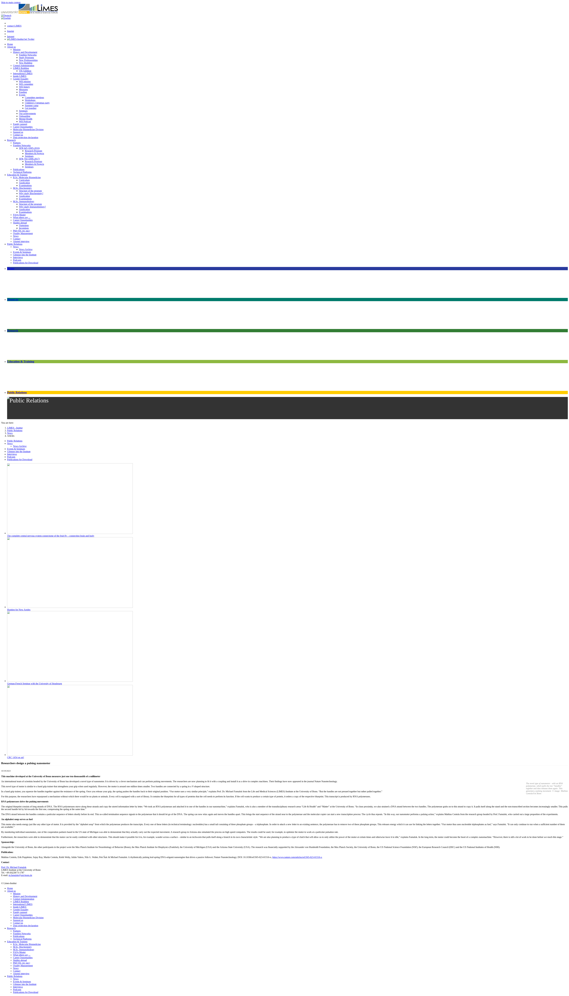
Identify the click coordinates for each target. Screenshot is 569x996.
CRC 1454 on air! (15, 757)
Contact (16, 238)
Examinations (25, 185)
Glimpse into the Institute (24, 254)
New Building (25, 63)
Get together (30, 108)
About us (11, 47)
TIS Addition (25, 71)
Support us (18, 132)
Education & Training (17, 175)
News (16, 236)
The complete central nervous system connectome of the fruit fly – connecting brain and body (50, 535)
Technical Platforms (22, 172)
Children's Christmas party (37, 103)
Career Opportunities (23, 127)
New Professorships (28, 60)
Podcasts (17, 260)
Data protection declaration (25, 137)
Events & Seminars (22, 252)
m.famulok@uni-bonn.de (20, 875)
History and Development (25, 52)
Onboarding (24, 116)
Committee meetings (34, 97)
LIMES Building (21, 68)
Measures (23, 89)
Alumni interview (21, 241)
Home (10, 44)
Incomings (24, 228)
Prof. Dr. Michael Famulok (13, 867)
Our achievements (27, 113)
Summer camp (31, 105)
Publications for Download (25, 262)
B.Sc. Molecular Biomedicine (27, 177)
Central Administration (23, 65)
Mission (16, 49)
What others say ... (21, 217)
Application (24, 183)
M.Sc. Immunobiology (23, 201)
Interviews (18, 257)
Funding (23, 92)
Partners (17, 143)
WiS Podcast (25, 121)
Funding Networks (28, 55)
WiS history (24, 87)
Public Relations (14, 244)
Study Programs (26, 57)
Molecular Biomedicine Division (28, 129)
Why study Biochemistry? (31, 193)
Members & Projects (34, 153)
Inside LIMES (19, 76)
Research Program (33, 151)
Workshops (30, 100)
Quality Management (23, 233)
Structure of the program (30, 191)
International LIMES (22, 73)
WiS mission (25, 81)
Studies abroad (20, 222)
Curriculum (24, 180)
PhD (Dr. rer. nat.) (21, 230)
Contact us (18, 135)
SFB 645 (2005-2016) (29, 148)
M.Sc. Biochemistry (22, 188)
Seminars (23, 111)
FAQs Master (19, 215)
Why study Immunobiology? (32, 207)
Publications (18, 169)
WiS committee (26, 84)
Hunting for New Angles (18, 609)
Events (22, 95)
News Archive (25, 249)
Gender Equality (20, 79)
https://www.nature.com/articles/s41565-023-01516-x (297, 857)
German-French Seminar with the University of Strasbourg (34, 683)
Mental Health (25, 119)
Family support (20, 124)
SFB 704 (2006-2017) (29, 159)
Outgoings (24, 225)
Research (11, 140)
